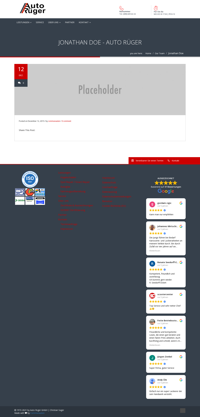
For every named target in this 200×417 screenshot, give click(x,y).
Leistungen (23, 22)
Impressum (66, 228)
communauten (54, 121)
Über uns (53, 22)
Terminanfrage (68, 224)
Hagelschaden (68, 177)
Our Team (160, 53)
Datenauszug (109, 191)
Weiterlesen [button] (154, 250)
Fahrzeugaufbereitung (73, 191)
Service (40, 22)
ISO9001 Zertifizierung (72, 210)
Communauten (37, 413)
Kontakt (84, 22)
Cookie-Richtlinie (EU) (114, 205)
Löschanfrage (109, 187)
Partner (69, 22)
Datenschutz (109, 182)
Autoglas (65, 186)
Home (148, 53)
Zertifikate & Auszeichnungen (76, 205)
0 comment (66, 121)
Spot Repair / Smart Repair (75, 182)
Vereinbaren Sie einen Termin (149, 160)
